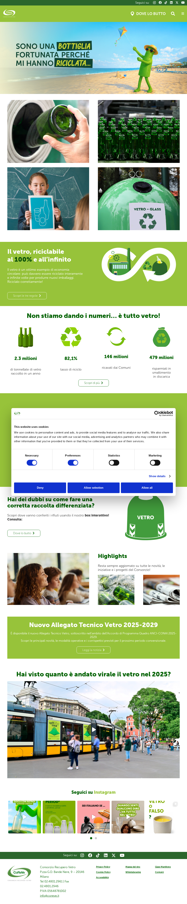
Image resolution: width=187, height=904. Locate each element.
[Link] (48, 131)
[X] (176, 2)
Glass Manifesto (163, 867)
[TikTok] (166, 2)
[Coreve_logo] (9, 13)
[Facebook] (160, 2)
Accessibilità (102, 877)
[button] (173, 14)
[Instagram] (154, 2)
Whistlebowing (133, 872)
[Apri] (24, 817)
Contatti (159, 872)
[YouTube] (183, 2)
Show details (157, 476)
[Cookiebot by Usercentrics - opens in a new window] (157, 413)
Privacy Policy (103, 867)
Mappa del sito (132, 867)
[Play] (93, 729)
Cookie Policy (103, 872)
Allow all (147, 487)
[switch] (73, 463)
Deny (40, 487)
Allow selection (93, 487)
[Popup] (183, 14)
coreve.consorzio (24, 804)
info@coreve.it (49, 895)
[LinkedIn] (171, 2)
